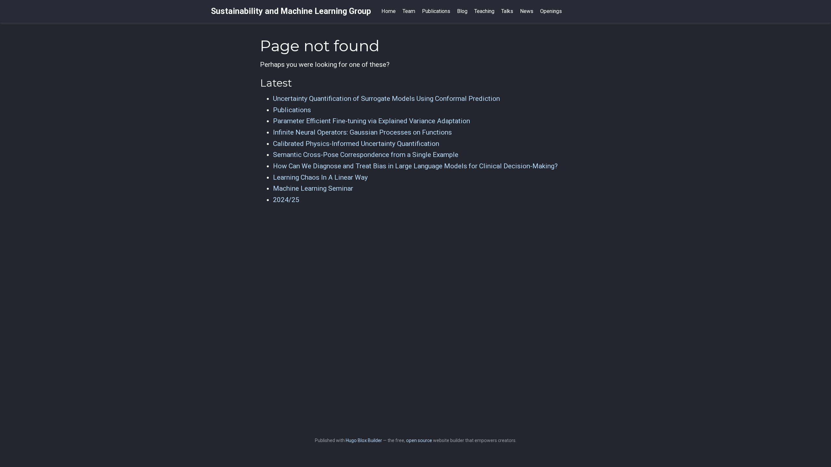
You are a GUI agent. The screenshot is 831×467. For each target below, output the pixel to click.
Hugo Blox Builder (364, 440)
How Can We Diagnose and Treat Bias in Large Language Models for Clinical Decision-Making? (415, 166)
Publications (292, 110)
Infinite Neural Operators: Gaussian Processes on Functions (362, 132)
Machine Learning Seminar (313, 188)
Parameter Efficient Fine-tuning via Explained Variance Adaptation (371, 121)
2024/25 (286, 200)
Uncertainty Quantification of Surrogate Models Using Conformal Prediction (386, 98)
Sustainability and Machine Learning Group (291, 11)
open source (419, 440)
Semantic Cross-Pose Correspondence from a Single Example (365, 155)
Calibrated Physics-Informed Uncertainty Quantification (356, 144)
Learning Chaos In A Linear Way (320, 177)
